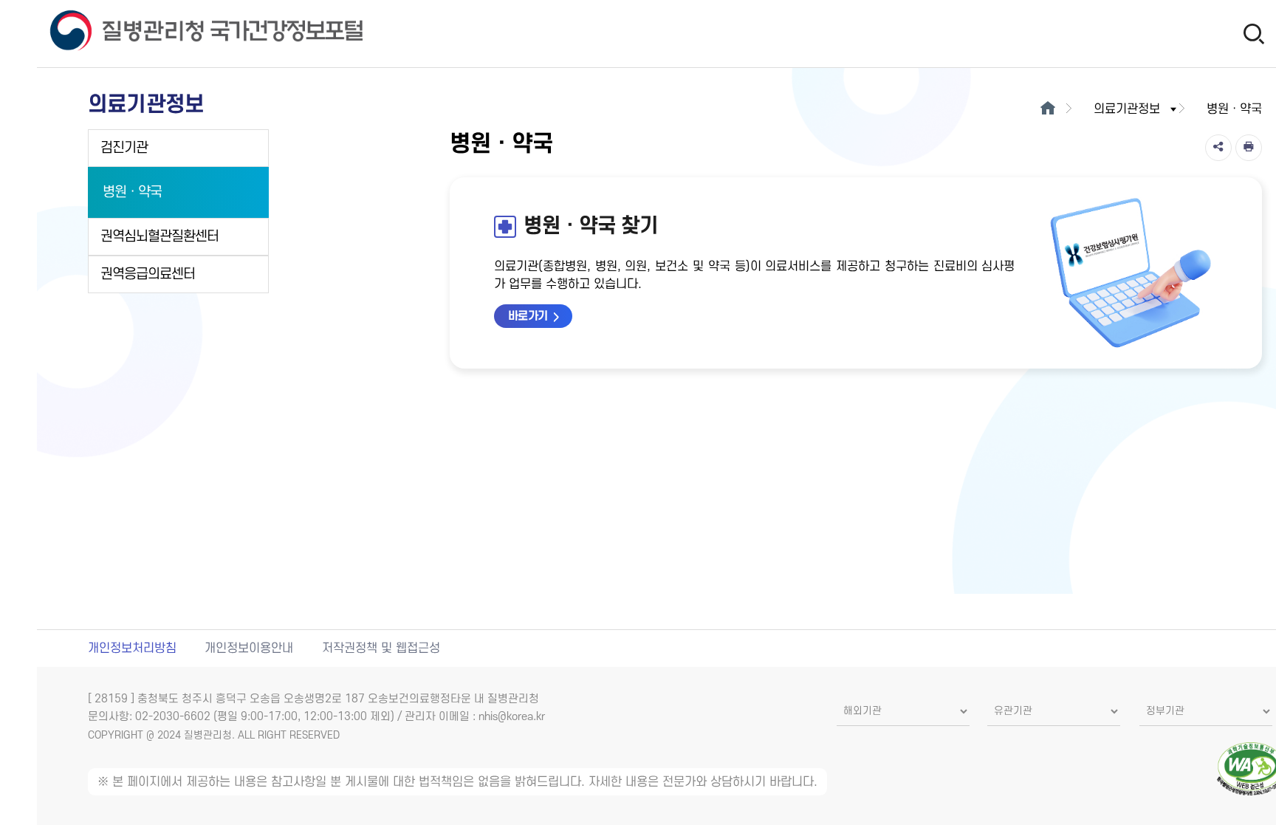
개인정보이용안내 (249, 648)
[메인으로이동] (1048, 109)
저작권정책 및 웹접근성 (381, 648)
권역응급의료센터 (147, 274)
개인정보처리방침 (132, 648)
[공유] (1218, 147)
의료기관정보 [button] (1127, 109)
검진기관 (124, 148)
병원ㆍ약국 (132, 192)
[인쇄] (1248, 147)
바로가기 (528, 316)
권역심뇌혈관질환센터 (159, 236)
